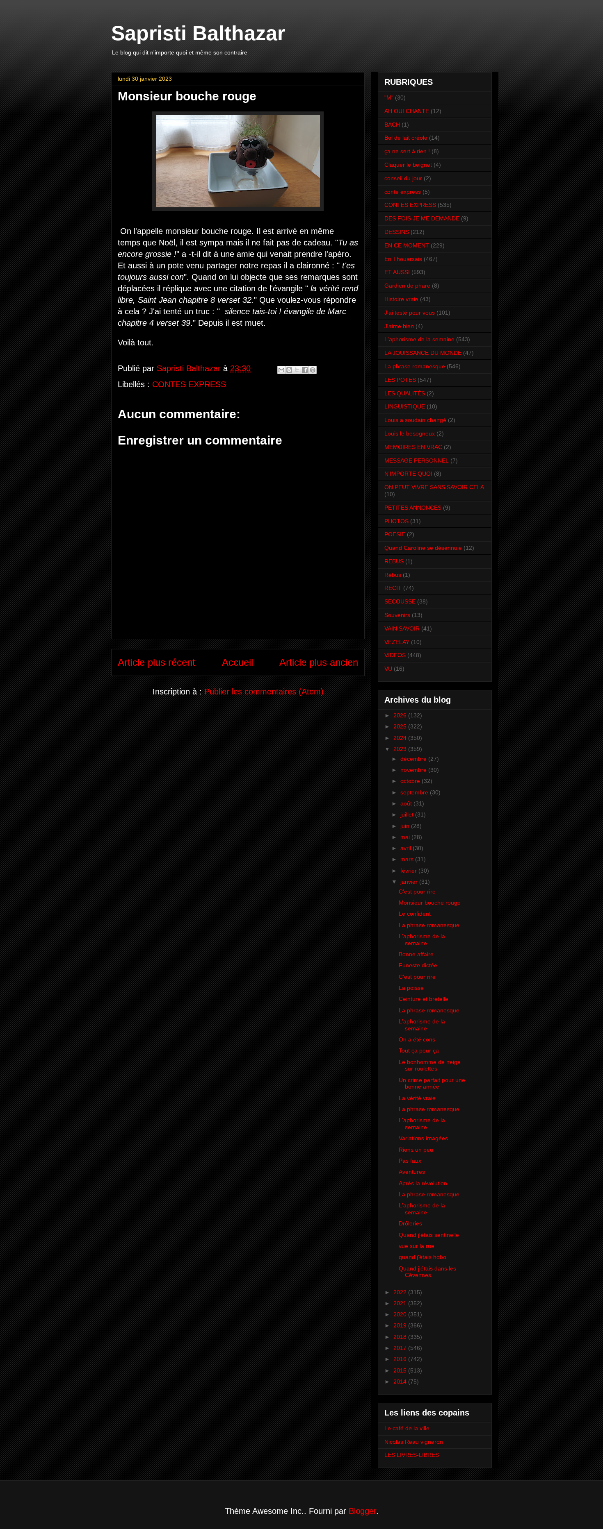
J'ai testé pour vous (409, 312)
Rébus (392, 575)
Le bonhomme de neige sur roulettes (430, 1065)
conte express (402, 191)
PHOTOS (396, 521)
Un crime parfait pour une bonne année (432, 1083)
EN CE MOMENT (406, 245)
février (409, 870)
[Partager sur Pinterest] (312, 370)
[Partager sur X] (297, 370)
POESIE (394, 534)
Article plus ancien (318, 662)
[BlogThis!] (289, 370)
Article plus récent (156, 662)
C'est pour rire (417, 891)
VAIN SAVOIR (402, 628)
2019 (400, 1325)
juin (405, 826)
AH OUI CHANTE (406, 111)
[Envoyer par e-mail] (281, 370)
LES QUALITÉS (404, 393)
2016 (400, 1359)
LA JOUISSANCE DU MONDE (422, 352)
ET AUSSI (397, 272)
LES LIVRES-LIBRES (411, 1455)
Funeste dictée (418, 965)
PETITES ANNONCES (412, 507)
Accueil (237, 662)
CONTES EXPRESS (189, 384)
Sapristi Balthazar (198, 33)
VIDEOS (395, 655)
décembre (414, 758)
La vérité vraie (417, 1098)
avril (406, 848)
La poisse (411, 988)
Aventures (412, 1171)
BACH (392, 124)
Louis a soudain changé (415, 420)
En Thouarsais (403, 259)
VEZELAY (396, 642)
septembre (415, 792)
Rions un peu (416, 1149)
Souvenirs (397, 615)
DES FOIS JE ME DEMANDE (421, 218)
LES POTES (400, 380)
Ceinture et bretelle (423, 999)
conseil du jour (403, 178)
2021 (400, 1303)
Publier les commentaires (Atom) (264, 691)
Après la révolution (423, 1183)
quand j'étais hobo (422, 1257)
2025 (400, 726)
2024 (400, 738)
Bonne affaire (416, 954)
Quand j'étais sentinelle (429, 1235)
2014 (400, 1381)
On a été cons (417, 1039)
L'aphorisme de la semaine (419, 339)
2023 (400, 749)
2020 (400, 1314)
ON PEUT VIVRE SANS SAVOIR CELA (434, 487)
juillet (407, 814)
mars (407, 859)
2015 (400, 1370)
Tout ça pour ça (419, 1050)
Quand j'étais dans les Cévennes (427, 1272)
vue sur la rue (416, 1246)
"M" (388, 97)
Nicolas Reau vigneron (413, 1441)
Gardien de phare (407, 285)
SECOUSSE (400, 601)
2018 (400, 1337)
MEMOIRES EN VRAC (413, 447)
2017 (400, 1348)
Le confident (415, 913)
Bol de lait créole (405, 137)
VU (388, 668)
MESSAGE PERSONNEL (416, 460)
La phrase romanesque (414, 366)
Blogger (362, 1510)
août (406, 803)
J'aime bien (399, 326)
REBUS (394, 561)
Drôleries (410, 1223)
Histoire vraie (401, 299)
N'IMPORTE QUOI (408, 473)
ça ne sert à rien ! (407, 151)
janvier (409, 881)
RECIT (393, 588)
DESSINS (396, 232)
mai (405, 837)
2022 (400, 1292)
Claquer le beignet (408, 164)
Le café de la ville (406, 1428)
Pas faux (410, 1160)
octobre (411, 781)
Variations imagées (423, 1138)
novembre (414, 770)
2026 (400, 715)
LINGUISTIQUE (404, 406)
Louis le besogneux (409, 433)
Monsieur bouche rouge (430, 902)
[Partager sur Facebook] (305, 370)
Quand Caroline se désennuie (423, 547)
